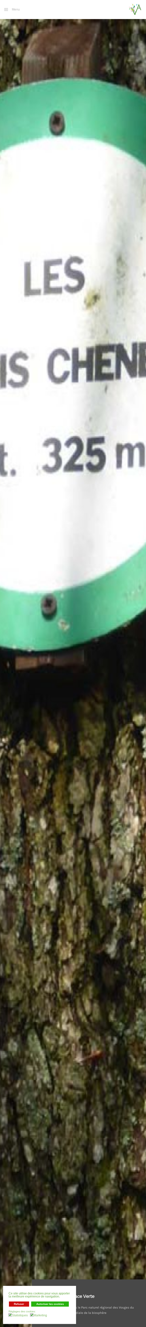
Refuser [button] (19, 1303)
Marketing (40, 1315)
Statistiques (20, 1315)
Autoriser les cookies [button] (50, 1303)
